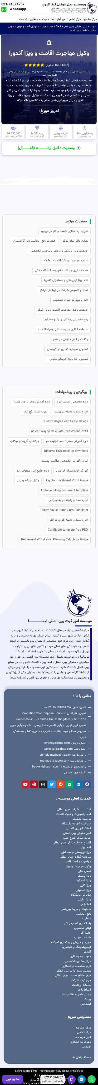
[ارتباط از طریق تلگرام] (82, 1079)
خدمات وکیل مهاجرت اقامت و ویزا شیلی (62, 310)
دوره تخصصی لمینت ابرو (72, 402)
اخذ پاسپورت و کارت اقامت (73, 814)
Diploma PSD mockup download (66, 451)
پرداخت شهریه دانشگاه (76, 824)
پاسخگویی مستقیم (52, 1081)
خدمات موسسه (46, 26)
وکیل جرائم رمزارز (28, 480)
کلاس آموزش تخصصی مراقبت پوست (64, 461)
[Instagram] (43, 784)
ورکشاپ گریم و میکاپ (24, 441)
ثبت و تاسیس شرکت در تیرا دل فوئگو (64, 290)
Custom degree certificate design (65, 421)
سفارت (86, 919)
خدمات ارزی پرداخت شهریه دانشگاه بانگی (61, 270)
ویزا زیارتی (84, 900)
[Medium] (69, 784)
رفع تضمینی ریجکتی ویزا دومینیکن (66, 320)
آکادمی (87, 952)
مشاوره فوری (13, 1079)
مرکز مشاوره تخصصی (77, 961)
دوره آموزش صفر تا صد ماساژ (31, 402)
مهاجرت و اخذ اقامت (78, 862)
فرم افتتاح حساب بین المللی (73, 975)
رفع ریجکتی (83, 914)
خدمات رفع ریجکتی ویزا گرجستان (34, 241)
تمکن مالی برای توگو (75, 241)
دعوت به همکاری (39, 19)
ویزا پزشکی (84, 876)
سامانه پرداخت (81, 985)
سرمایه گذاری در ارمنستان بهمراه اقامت (63, 329)
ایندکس (85, 1004)
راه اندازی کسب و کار (77, 923)
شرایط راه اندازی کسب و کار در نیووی (64, 231)
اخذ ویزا (86, 847)
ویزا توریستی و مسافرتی (76, 852)
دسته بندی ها (81, 1057)
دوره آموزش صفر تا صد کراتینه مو (67, 441)
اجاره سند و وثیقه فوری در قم (69, 520)
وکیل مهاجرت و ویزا (78, 866)
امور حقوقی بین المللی (77, 833)
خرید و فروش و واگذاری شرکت (71, 942)
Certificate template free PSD (68, 530)
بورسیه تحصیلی (81, 819)
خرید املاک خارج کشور (76, 838)
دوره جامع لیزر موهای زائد (33, 471)
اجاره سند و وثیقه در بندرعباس (68, 500)
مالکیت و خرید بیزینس (76, 909)
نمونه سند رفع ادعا (35, 412)
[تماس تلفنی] (72, 1079)
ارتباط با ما (84, 990)
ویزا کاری (85, 885)
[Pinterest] (34, 784)
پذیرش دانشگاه (81, 895)
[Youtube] (25, 784)
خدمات (23, 19)
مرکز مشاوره (90, 19)
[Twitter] (52, 784)
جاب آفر (86, 933)
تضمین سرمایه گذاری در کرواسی (67, 349)
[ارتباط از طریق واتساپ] (92, 1079)
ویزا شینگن (84, 881)
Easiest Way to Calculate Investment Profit (58, 431)
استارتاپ (85, 904)
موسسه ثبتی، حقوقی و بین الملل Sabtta (76, 26)
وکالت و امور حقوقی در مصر (70, 339)
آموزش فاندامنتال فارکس (72, 471)
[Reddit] (60, 784)
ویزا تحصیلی (83, 890)
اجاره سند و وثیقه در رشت (71, 412)
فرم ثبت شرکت (81, 980)
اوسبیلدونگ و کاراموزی (76, 947)
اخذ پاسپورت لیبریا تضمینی (70, 300)
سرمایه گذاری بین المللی (75, 857)
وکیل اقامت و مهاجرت (25, 26)
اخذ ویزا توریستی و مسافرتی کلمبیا (66, 280)
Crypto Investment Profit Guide (67, 480)
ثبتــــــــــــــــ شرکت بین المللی (74, 809)
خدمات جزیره (82, 937)
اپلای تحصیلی (82, 928)
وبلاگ (87, 999)
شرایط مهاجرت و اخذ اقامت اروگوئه (66, 260)
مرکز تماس (75, 19)
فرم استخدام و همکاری (76, 966)
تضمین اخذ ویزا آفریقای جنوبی (68, 359)
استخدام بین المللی (78, 828)
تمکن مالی (84, 871)
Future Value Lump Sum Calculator (64, 510)
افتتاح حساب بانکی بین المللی (72, 843)
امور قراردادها (58, 19)
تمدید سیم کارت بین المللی (73, 971)
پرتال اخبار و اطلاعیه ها (76, 994)
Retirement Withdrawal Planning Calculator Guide (54, 540)
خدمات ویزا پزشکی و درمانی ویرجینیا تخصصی (59, 251)
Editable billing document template (64, 490)
